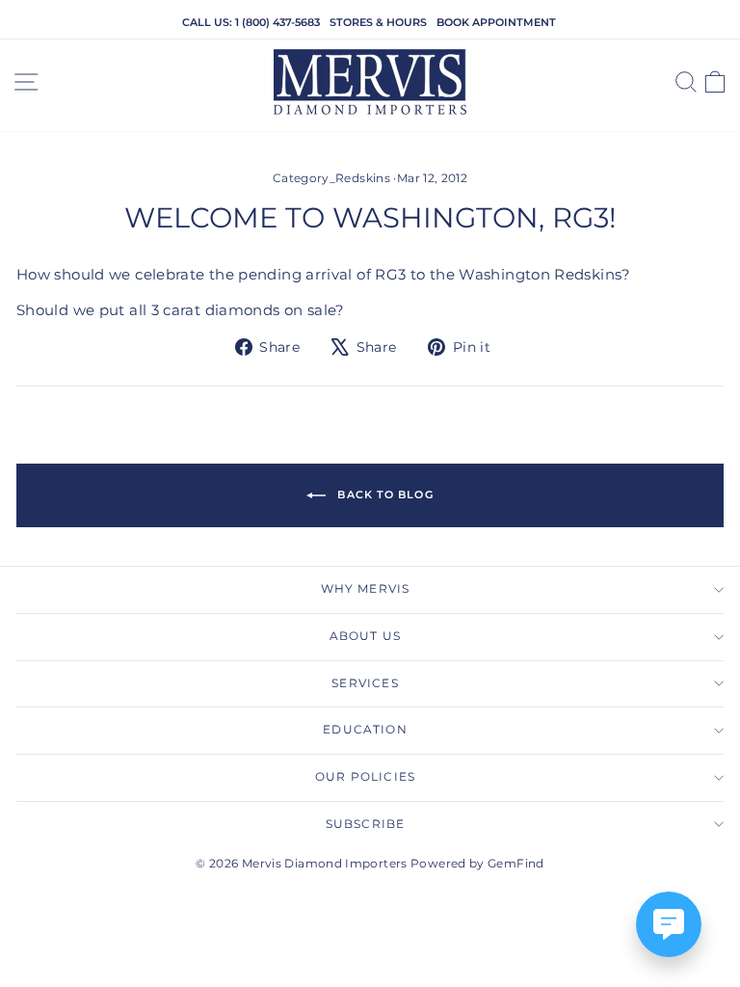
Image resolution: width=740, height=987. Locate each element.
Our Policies (365, 777)
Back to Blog (383, 494)
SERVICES (364, 683)
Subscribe (366, 824)
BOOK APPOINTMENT (496, 22)
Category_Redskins (331, 178)
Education (365, 729)
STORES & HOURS (378, 22)
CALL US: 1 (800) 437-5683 (251, 22)
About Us (365, 636)
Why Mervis (365, 589)
